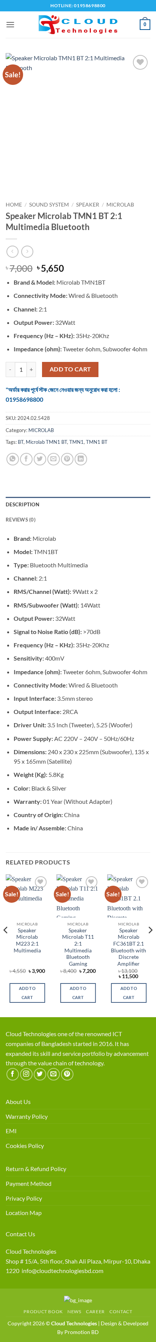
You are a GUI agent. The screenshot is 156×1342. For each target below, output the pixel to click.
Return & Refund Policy (36, 1168)
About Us (18, 1101)
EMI (11, 1130)
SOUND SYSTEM (49, 205)
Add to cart (70, 369)
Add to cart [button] (27, 993)
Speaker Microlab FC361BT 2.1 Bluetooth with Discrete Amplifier (128, 947)
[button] (10, 24)
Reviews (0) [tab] (21, 520)
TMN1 (76, 442)
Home (14, 205)
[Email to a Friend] (53, 459)
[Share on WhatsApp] (12, 459)
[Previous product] (27, 251)
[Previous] (6, 945)
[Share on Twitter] (40, 459)
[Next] (149, 945)
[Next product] (12, 251)
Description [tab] (22, 504)
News (74, 1311)
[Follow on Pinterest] (67, 1074)
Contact (120, 1311)
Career (95, 1311)
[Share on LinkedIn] (81, 459)
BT (20, 442)
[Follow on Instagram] (26, 1074)
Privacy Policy (24, 1198)
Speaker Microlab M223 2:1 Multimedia (27, 940)
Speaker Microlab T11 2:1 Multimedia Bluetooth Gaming (78, 947)
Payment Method (28, 1183)
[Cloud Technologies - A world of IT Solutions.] (78, 24)
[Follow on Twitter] (40, 1074)
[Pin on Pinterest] (67, 459)
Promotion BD (81, 1332)
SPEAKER (87, 205)
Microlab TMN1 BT (46, 442)
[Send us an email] (53, 1074)
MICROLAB (120, 205)
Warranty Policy (27, 1116)
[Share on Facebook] (26, 459)
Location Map (24, 1212)
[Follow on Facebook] (12, 1074)
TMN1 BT (97, 442)
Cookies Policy (25, 1145)
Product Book (42, 1311)
